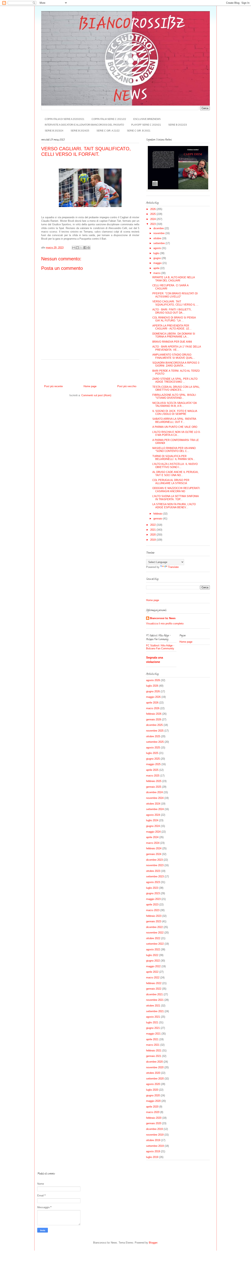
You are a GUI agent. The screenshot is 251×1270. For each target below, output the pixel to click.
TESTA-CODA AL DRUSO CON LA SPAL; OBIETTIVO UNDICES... (176, 388)
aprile (156, 268)
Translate (173, 567)
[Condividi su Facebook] (85, 248)
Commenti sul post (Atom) (96, 395)
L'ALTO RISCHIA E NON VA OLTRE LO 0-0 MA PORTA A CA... (176, 434)
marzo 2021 (152, 1044)
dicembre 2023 (154, 859)
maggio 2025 (153, 764)
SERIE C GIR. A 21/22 (108, 130)
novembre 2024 (155, 797)
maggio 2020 (153, 1100)
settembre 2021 (155, 1011)
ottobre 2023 (153, 870)
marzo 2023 (152, 910)
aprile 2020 (152, 1106)
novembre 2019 (155, 1134)
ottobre (157, 238)
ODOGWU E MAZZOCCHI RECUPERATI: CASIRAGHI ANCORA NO (176, 490)
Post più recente (53, 386)
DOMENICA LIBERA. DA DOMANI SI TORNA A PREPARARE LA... (173, 335)
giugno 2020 (153, 1095)
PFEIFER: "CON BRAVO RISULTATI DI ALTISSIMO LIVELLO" (175, 295)
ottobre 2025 (153, 736)
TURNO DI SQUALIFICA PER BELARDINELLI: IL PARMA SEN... (173, 458)
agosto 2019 (153, 1151)
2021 (153, 529)
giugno (157, 258)
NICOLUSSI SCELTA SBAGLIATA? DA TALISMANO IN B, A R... (174, 404)
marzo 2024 (152, 842)
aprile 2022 (152, 971)
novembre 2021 (155, 999)
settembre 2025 (155, 741)
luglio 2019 (152, 1157)
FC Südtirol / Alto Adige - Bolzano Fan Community (160, 647)
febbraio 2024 (153, 848)
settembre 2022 (155, 943)
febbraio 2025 (153, 781)
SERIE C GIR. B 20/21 (138, 130)
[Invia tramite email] (74, 248)
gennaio (158, 518)
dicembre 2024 (154, 792)
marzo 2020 (152, 1112)
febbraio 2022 (153, 983)
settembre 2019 (155, 1145)
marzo (157, 273)
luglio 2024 (152, 820)
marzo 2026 (152, 708)
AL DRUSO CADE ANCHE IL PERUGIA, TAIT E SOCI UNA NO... (175, 474)
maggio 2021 (153, 1033)
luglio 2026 (152, 685)
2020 (153, 534)
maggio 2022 (153, 966)
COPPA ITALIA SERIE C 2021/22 (109, 119)
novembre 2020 (155, 1067)
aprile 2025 (152, 769)
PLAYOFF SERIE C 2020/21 (146, 124)
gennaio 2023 (153, 921)
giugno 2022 (153, 960)
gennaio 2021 (153, 1056)
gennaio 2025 (153, 786)
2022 (153, 524)
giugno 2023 (153, 893)
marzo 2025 (152, 775)
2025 (153, 214)
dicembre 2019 (154, 1129)
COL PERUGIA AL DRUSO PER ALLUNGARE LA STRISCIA (170, 482)
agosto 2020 (153, 1084)
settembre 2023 (155, 876)
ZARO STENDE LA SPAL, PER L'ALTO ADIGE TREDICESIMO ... (174, 380)
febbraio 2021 (153, 1050)
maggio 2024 (153, 831)
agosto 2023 (153, 882)
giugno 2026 (153, 691)
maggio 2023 (153, 899)
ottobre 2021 (153, 1005)
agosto (157, 248)
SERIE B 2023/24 (54, 130)
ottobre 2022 (153, 938)
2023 (153, 224)
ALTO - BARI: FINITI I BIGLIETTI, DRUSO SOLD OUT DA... (172, 311)
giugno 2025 (153, 758)
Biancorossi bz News (163, 618)
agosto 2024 (153, 814)
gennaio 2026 (153, 719)
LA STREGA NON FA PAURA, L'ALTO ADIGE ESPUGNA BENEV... (174, 506)
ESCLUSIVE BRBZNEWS (147, 119)
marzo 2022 (152, 977)
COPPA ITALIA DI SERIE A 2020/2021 (64, 119)
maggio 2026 (153, 696)
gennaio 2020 (153, 1123)
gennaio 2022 (153, 988)
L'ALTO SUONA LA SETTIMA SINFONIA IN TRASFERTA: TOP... (175, 498)
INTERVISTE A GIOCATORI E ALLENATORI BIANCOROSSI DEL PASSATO (84, 124)
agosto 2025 (153, 747)
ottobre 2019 (153, 1140)
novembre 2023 (155, 865)
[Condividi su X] (81, 248)
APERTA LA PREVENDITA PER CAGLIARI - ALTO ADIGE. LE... (172, 327)
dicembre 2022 (154, 927)
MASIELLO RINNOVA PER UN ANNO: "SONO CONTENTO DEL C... (174, 450)
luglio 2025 (152, 753)
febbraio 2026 (153, 713)
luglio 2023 (152, 887)
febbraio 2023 (153, 915)
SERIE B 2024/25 (80, 130)
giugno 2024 (153, 826)
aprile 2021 (152, 1039)
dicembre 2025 (154, 724)
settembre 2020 (155, 1078)
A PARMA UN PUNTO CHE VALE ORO (174, 426)
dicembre (159, 228)
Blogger (153, 1242)
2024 (153, 219)
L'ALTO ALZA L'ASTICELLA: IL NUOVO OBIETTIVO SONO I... (175, 466)
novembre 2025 (155, 730)
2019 (153, 539)
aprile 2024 (152, 837)
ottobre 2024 (153, 803)
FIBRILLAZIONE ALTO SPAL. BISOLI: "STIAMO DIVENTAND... (174, 396)
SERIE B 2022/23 (177, 124)
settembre (159, 243)
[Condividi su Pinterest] (89, 248)
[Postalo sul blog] (77, 248)
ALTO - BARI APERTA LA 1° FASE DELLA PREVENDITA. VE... (176, 348)
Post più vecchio (126, 386)
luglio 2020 (152, 1089)
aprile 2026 (152, 702)
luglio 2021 (152, 1022)
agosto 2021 (153, 1016)
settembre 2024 (155, 809)
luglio (156, 253)
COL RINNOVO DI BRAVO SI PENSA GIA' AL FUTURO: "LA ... (174, 319)
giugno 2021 (153, 1027)
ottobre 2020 (153, 1072)
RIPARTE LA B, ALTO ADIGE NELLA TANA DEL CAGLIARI (173, 279)
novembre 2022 (155, 932)
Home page (90, 386)
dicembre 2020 (154, 1061)
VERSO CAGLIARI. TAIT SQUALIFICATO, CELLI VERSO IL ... (175, 303)
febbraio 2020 (153, 1117)
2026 (153, 209)
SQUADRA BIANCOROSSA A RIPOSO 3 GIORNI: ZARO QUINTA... (175, 364)
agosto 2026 (153, 680)
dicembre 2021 (154, 994)
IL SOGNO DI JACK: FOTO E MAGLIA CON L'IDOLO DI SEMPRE (174, 413)
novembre (159, 233)
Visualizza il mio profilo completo (165, 623)
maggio (157, 263)
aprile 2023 (152, 904)
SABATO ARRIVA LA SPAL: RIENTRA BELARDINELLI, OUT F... (174, 420)
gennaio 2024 (153, 854)
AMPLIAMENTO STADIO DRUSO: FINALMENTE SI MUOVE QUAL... (173, 356)
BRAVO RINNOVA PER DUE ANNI (172, 341)
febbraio (158, 513)
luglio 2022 (152, 955)
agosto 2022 (153, 949)
